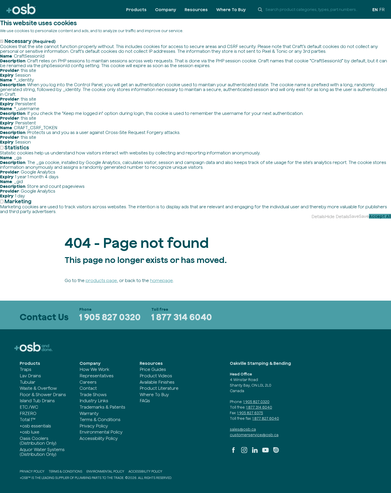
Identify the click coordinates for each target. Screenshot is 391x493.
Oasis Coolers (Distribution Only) (38, 441)
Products (136, 9)
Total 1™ (27, 419)
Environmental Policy (101, 432)
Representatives (97, 375)
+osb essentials (35, 425)
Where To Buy (231, 9)
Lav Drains (30, 375)
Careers (88, 382)
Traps (25, 369)
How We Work (94, 369)
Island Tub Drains (37, 400)
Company (165, 9)
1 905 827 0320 (110, 317)
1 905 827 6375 (250, 413)
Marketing (18, 201)
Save (354, 216)
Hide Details (337, 216)
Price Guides (153, 369)
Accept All (380, 216)
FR (382, 9)
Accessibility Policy (99, 438)
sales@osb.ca (243, 429)
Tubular (27, 382)
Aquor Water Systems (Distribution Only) (42, 452)
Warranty (89, 413)
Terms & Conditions (100, 419)
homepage (161, 280)
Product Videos (156, 375)
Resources (196, 9)
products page (101, 280)
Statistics (17, 147)
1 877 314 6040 (181, 317)
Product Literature (159, 388)
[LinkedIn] (255, 452)
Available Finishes (157, 382)
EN (375, 9)
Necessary (30, 41)
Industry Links (94, 400)
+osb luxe (29, 432)
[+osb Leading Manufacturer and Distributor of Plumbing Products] (21, 9)
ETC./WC (29, 407)
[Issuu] (276, 452)
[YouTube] (265, 452)
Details (318, 216)
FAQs (145, 400)
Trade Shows (93, 394)
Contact (88, 388)
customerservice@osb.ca (254, 435)
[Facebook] (233, 452)
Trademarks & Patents (102, 407)
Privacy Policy (94, 425)
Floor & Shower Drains (43, 394)
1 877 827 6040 (265, 418)
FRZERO (28, 413)
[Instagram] (244, 452)
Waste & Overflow (38, 388)
